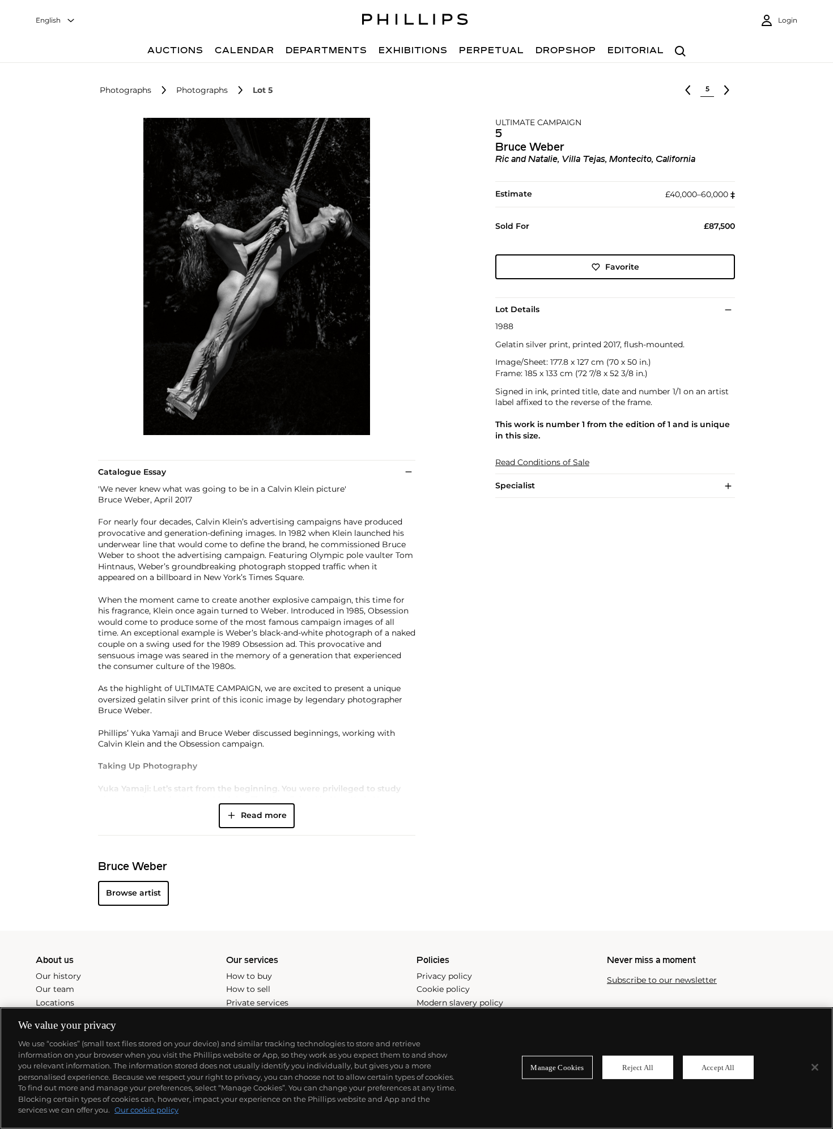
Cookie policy (443, 989)
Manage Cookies (557, 1067)
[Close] (814, 1067)
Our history (58, 976)
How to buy (249, 976)
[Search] (680, 51)
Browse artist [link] (133, 893)
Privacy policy (444, 976)
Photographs (125, 90)
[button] (253, 276)
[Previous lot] (688, 90)
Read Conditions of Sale (542, 462)
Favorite (622, 267)
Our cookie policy (146, 1109)
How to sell (248, 989)
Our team (55, 989)
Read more (264, 815)
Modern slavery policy (459, 1003)
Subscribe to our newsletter (662, 980)
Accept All (718, 1067)
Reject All (637, 1067)
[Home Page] (415, 21)
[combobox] (55, 20)
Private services (257, 1003)
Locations (55, 1003)
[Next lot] (726, 90)
